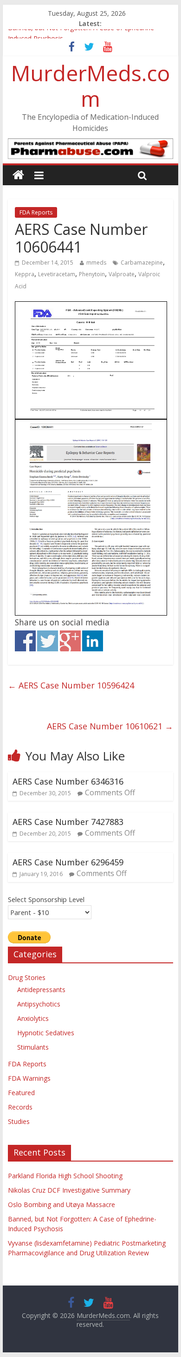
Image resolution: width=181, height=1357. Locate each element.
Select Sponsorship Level (46, 899)
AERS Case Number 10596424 (71, 685)
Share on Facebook (25, 640)
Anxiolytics (33, 1018)
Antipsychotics (38, 1004)
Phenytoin (92, 274)
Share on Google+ (70, 640)
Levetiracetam (56, 274)
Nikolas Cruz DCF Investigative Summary (69, 1190)
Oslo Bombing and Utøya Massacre (61, 1204)
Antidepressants (41, 989)
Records (20, 1107)
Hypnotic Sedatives (45, 1032)
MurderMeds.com (90, 85)
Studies (19, 1121)
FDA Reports (35, 212)
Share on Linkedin (92, 640)
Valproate (122, 274)
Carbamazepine (142, 262)
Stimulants (33, 1047)
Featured (21, 1092)
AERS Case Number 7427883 (68, 821)
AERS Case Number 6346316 (68, 781)
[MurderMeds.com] (18, 175)
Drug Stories (26, 977)
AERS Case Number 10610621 (110, 726)
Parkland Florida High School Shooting (65, 1175)
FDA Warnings (29, 1078)
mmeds (96, 262)
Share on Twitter (47, 640)
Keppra (24, 274)
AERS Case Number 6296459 (68, 862)
